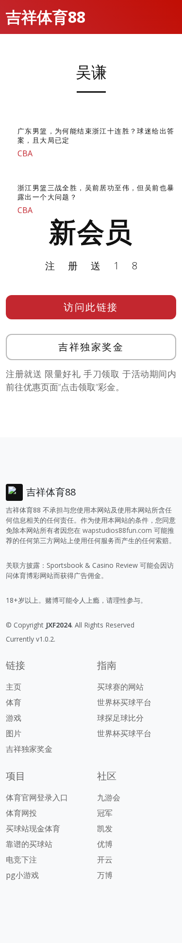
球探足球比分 (120, 717)
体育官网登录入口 (37, 797)
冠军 (105, 813)
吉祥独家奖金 (91, 346)
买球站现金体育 (33, 828)
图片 (13, 733)
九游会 (108, 797)
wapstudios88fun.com (117, 530)
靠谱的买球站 (29, 844)
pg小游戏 (22, 875)
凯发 (105, 828)
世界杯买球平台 (124, 702)
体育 (13, 702)
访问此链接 (91, 307)
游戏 (13, 717)
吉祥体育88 (45, 16)
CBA (25, 153)
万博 (105, 875)
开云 (105, 859)
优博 (105, 844)
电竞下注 (21, 859)
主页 (13, 686)
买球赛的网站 (120, 686)
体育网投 (21, 813)
